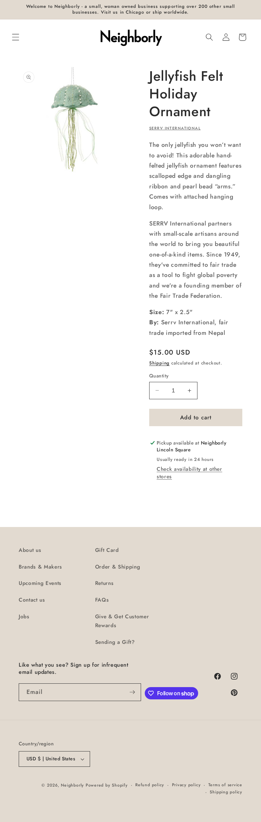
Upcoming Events (40, 583)
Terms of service (225, 785)
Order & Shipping (117, 567)
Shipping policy (226, 792)
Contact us (32, 600)
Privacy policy (186, 785)
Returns (104, 583)
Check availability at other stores (189, 472)
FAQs (102, 600)
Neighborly (72, 785)
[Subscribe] (132, 692)
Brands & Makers (40, 567)
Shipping (159, 363)
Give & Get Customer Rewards (122, 621)
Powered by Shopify (107, 785)
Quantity (159, 375)
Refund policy (149, 785)
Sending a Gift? (115, 642)
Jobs (24, 616)
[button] (15, 37)
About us (30, 550)
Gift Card (107, 550)
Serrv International (175, 128)
